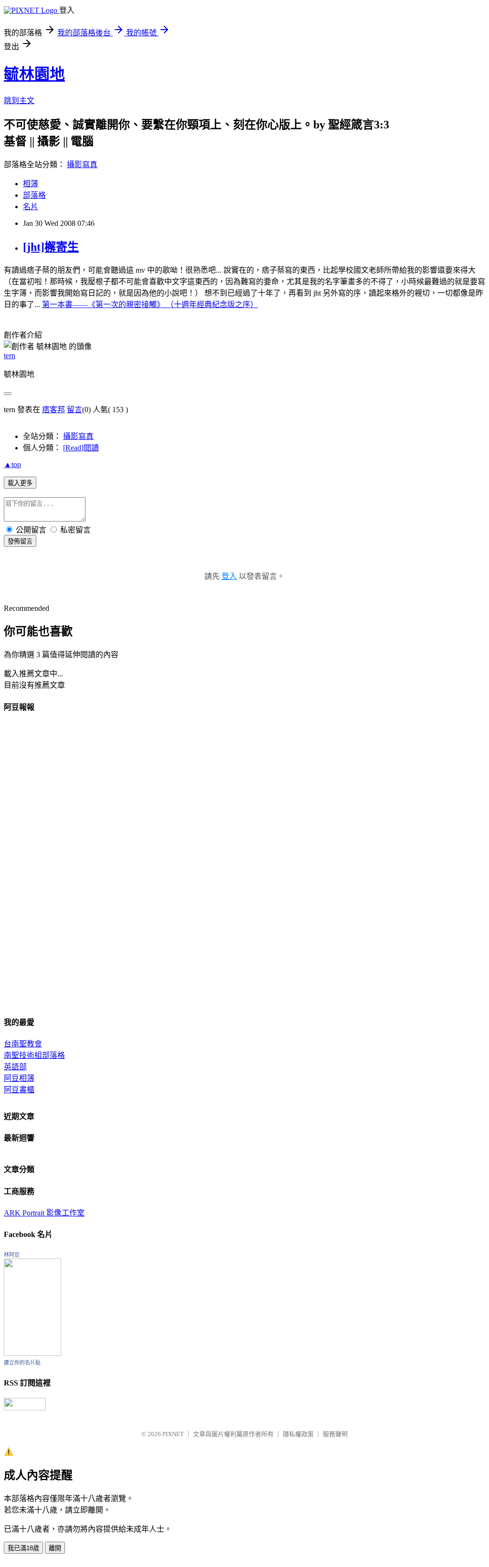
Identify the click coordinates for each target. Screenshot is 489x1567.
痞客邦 (53, 409)
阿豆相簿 (19, 1078)
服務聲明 (335, 1434)
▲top (12, 464)
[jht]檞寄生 (51, 247)
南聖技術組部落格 (34, 1055)
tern (9, 356)
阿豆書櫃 (19, 1090)
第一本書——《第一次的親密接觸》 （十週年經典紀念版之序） (150, 304)
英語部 (15, 1067)
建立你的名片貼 (22, 1362)
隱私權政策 (298, 1434)
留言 (74, 409)
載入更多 (20, 483)
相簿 (30, 184)
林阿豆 (12, 1255)
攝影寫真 (82, 164)
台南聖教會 (23, 1044)
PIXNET (173, 1434)
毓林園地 (34, 74)
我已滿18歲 (23, 1548)
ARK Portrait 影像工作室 (44, 1213)
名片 (30, 207)
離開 (55, 1548)
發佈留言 (20, 541)
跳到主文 (19, 100)
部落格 (34, 195)
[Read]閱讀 (81, 448)
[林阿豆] (32, 1353)
